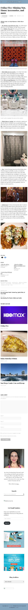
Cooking (11, 15)
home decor (15, 282)
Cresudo (11, 605)
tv (23, 283)
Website (2, 427)
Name (2, 415)
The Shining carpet (17, 283)
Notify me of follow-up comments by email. (11, 433)
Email (2, 421)
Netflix (3, 283)
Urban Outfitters (5, 285)
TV (15, 15)
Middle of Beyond (23, 282)
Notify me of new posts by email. (9, 436)
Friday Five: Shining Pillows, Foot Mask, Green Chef (19, 266)
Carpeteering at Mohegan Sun (6, 273)
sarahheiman (4, 15)
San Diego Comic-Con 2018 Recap (12, 383)
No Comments (4, 17)
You (12, 285)
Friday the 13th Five (5, 264)
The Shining (8, 283)
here (18, 484)
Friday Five (4, 326)
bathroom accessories (6, 282)
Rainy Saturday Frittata (9, 359)
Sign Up (7, 523)
